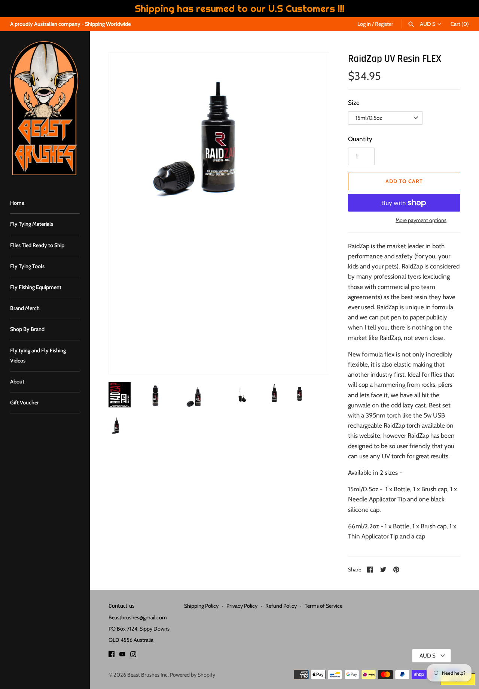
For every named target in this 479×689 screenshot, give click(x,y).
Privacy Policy (241, 606)
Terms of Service (323, 606)
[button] (124, 213)
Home (17, 203)
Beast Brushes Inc (147, 674)
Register (384, 24)
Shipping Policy (201, 606)
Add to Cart (404, 181)
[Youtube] (122, 655)
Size (354, 102)
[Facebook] (112, 655)
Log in (364, 24)
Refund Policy (281, 606)
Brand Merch (25, 308)
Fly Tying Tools (27, 266)
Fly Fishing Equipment (35, 287)
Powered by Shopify (192, 674)
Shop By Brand (27, 329)
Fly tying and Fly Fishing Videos (38, 355)
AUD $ (427, 24)
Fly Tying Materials (31, 224)
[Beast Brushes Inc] (45, 108)
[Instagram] (133, 655)
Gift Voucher (24, 402)
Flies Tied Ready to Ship (37, 245)
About (17, 381)
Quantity (360, 139)
